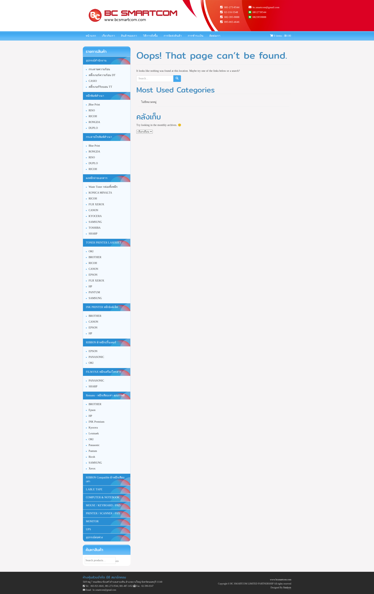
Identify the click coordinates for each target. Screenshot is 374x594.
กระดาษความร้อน (99, 69)
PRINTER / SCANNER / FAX (103, 513)
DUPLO (93, 128)
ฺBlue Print (94, 104)
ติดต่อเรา (214, 35)
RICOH (93, 116)
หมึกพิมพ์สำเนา (95, 95)
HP (90, 286)
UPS (88, 529)
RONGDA (94, 122)
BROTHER (95, 257)
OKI (91, 251)
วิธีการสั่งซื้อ (150, 35)
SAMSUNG (95, 221)
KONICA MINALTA (100, 192)
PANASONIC (96, 357)
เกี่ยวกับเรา (108, 35)
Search (117, 561)
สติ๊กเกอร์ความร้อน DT (102, 75)
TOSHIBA (95, 227)
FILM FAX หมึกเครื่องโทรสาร (103, 371)
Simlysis (287, 587)
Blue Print (94, 145)
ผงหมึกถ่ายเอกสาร (97, 178)
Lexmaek (94, 433)
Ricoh (92, 456)
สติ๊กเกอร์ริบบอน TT (100, 86)
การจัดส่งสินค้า (173, 35)
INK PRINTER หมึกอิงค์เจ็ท (102, 307)
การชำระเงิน (195, 35)
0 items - (282, 35)
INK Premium (96, 421)
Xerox (92, 468)
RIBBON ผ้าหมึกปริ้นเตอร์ (101, 342)
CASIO (93, 81)
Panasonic (94, 445)
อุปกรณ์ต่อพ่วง (94, 537)
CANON (93, 210)
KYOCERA (95, 216)
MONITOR (92, 521)
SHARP (93, 233)
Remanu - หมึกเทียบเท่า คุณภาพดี (105, 395)
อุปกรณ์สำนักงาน (96, 60)
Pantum (93, 451)
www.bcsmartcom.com (280, 579)
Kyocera (93, 427)
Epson (92, 410)
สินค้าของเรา (129, 35)
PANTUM (94, 292)
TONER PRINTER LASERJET (103, 242)
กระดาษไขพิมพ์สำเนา (99, 136)
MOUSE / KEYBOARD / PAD (103, 505)
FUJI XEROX (96, 204)
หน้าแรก (91, 35)
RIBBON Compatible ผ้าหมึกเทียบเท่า (105, 479)
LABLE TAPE (94, 489)
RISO (92, 110)
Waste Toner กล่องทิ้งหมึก (103, 186)
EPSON (93, 274)
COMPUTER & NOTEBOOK (102, 497)
